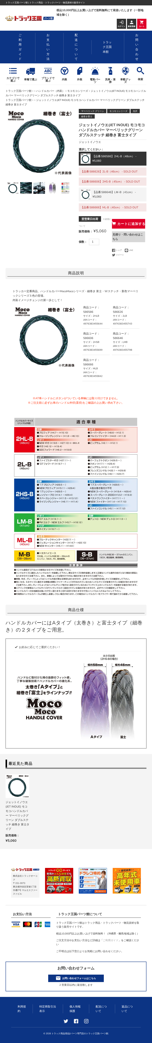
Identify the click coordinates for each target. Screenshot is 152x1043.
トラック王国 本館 (107, 47)
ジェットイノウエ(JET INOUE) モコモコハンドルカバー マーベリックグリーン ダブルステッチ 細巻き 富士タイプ (17, 815)
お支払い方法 (48, 47)
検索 (140, 79)
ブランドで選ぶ (48, 79)
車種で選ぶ (30, 79)
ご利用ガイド (20, 47)
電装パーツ (95, 81)
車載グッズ (125, 81)
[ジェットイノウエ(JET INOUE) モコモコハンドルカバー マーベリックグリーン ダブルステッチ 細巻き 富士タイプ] (17, 786)
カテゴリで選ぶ (12, 79)
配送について (76, 47)
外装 (79, 79)
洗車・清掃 (110, 81)
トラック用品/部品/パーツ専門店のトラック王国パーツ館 (80, 1033)
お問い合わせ (136, 47)
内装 (64, 79)
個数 (81, 242)
